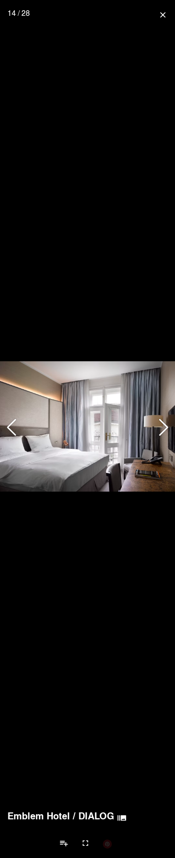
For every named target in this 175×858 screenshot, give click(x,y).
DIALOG (96, 816)
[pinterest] (107, 843)
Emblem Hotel (38, 816)
